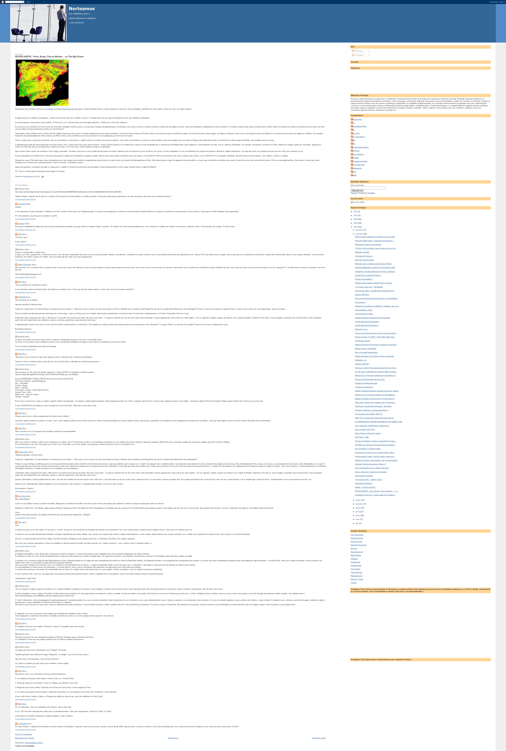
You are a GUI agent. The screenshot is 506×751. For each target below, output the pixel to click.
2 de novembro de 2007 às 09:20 (25, 199)
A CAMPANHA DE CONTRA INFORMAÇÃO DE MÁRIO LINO (378, 422)
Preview (354, 193)
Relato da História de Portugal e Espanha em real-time (375, 345)
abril (357, 523)
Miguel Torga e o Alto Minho (365, 349)
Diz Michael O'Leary (362, 341)
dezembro (360, 230)
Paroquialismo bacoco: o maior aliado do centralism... (375, 495)
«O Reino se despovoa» (364, 387)
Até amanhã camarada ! (364, 476)
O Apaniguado (356, 566)
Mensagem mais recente (24, 738)
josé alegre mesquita (359, 161)
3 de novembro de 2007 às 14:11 (25, 491)
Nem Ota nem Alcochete (364, 260)
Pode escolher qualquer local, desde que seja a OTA (375, 237)
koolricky (21, 224)
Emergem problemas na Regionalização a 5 (371, 410)
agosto (358, 508)
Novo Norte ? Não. (362, 437)
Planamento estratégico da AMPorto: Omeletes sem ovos (377, 306)
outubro (359, 500)
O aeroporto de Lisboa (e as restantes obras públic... (375, 453)
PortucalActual (356, 572)
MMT (353, 140)
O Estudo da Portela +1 (364, 256)
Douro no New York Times (365, 429)
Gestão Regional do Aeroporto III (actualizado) (372, 318)
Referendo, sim (361, 360)
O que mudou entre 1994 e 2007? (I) (369, 414)
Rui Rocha (355, 151)
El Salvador (22, 724)
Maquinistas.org (357, 552)
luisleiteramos (356, 168)
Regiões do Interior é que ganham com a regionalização (376, 460)
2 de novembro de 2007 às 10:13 (25, 219)
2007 (356, 227)
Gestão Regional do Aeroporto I (367, 325)
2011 (356, 212)
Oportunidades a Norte (363, 310)
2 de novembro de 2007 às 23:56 (25, 332)
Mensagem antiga (319, 738)
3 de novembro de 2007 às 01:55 (25, 364)
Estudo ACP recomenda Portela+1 (368, 275)
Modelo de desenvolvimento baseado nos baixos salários (377, 391)
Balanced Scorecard (358, 545)
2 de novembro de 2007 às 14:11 (25, 229)
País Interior (355, 569)
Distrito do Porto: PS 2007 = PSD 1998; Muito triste (375, 337)
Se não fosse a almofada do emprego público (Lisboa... (376, 372)
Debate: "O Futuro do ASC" (365, 487)
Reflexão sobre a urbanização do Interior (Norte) (373, 264)
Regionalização (68, 109)
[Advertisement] (46, 46)
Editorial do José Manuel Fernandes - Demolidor (373, 406)
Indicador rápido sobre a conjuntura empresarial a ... (375, 241)
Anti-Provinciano (357, 535)
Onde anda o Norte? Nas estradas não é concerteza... (375, 402)
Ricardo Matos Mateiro (360, 147)
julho (358, 512)
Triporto (354, 583)
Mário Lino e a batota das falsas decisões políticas (374, 418)
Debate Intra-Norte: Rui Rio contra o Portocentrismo (374, 399)
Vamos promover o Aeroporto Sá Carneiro (371, 472)
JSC (353, 130)
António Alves (23, 452)
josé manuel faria (357, 165)
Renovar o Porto (357, 579)
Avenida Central (357, 538)
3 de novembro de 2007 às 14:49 (25, 517)
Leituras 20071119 (362, 364)
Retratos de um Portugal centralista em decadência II (375, 375)
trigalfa (354, 175)
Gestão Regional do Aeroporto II (367, 322)
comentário (49, 109)
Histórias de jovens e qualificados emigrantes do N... (375, 291)
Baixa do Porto (356, 542)
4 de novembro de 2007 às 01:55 (25, 629)
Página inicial (173, 738)
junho (358, 516)
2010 (356, 215)
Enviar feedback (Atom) (34, 743)
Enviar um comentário (23, 734)
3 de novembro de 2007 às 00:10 (25, 349)
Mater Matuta (356, 555)
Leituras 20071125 (362, 295)
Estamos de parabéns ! (364, 279)
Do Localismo (360, 302)
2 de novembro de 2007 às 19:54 (25, 260)
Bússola (354, 548)
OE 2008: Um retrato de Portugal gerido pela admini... (375, 445)
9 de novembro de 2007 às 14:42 (25, 729)
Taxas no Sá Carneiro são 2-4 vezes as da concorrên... (376, 333)
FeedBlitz (371, 193)
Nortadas (354, 559)
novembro (360, 234)
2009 (356, 219)
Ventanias (355, 158)
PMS (20, 234)
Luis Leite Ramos (358, 137)
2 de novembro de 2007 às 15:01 (25, 244)
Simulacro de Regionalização (366, 383)
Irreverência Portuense (363, 483)
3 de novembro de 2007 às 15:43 (25, 581)
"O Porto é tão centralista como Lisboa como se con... (376, 248)
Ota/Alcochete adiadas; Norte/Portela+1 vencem (373, 283)
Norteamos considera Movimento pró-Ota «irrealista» (375, 272)
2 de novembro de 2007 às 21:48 (25, 292)
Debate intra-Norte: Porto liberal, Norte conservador (374, 356)
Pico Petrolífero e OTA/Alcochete (367, 449)
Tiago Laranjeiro (357, 154)
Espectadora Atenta (358, 126)
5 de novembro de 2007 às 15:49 (25, 642)
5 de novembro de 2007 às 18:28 (25, 699)
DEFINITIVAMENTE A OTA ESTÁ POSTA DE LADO (375, 268)
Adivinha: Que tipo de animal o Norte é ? (370, 464)
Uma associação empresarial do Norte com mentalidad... (376, 298)
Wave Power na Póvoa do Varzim (368, 433)
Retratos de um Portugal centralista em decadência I (375, 395)
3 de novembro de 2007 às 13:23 (25, 447)
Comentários (359, 55)
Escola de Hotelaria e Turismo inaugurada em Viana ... (376, 441)
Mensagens (358, 51)
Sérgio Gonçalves (24, 265)
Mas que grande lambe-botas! (366, 352)
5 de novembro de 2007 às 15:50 (25, 666)
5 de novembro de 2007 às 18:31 (25, 719)
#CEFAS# (21, 297)
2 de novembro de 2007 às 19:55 (25, 277)
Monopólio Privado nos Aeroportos (368, 245)
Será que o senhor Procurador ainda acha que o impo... (376, 368)
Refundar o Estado (362, 252)
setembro (359, 504)
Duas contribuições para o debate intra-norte (372, 468)
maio (358, 519)
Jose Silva (22, 204)
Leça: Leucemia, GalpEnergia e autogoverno (372, 426)
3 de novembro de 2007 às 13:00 (25, 423)
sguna (353, 172)
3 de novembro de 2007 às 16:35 (25, 619)
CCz (353, 123)
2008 (356, 223)
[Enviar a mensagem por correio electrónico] (42, 176)
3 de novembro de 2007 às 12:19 (25, 408)
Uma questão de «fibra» (364, 314)
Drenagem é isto (361, 329)
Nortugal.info (355, 562)
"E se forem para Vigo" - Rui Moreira (369, 287)
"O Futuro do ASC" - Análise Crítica (368, 480)
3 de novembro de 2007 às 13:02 (25, 434)
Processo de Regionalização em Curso (370, 379)
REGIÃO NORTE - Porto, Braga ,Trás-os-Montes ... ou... (376, 491)
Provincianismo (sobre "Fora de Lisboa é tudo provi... (375, 457)
